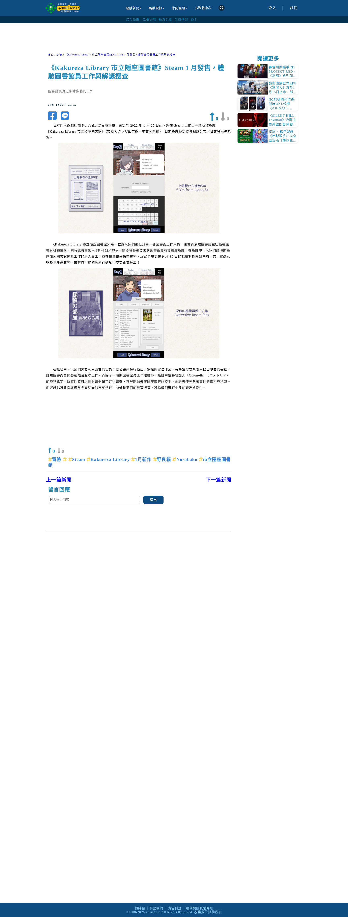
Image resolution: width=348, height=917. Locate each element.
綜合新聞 (133, 19)
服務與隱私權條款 (199, 908)
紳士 (194, 19)
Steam (79, 459)
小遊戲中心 (203, 8)
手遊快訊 (181, 19)
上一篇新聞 (59, 479)
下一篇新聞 (218, 479)
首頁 (51, 55)
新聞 (60, 55)
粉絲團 (140, 908)
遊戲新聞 (132, 8)
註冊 (294, 8)
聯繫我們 (156, 908)
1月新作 (144, 459)
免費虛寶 (149, 19)
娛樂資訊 (155, 8)
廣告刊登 (174, 908)
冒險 (57, 459)
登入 (272, 8)
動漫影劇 (165, 19)
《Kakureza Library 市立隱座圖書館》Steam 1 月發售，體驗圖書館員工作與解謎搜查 (120, 54)
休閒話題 (178, 8)
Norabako (187, 459)
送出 (153, 500)
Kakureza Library (110, 459)
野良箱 (164, 459)
